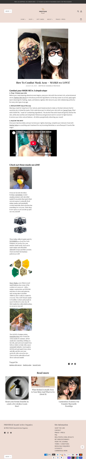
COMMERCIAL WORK (61, 451)
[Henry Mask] (21, 278)
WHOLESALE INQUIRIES (62, 446)
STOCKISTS (58, 448)
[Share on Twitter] (72, 364)
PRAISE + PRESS (60, 432)
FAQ (56, 435)
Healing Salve (13, 125)
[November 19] (20, 225)
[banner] (43, 11)
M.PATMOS (18, 195)
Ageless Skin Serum (20, 98)
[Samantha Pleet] (21, 320)
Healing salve (27, 365)
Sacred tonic (37, 365)
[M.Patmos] (20, 178)
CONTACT (58, 430)
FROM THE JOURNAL (61, 442)
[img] (78, 11)
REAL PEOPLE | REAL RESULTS (64, 437)
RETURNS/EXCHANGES (62, 439)
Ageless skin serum (15, 365)
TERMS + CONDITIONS (62, 444)
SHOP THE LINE (60, 428)
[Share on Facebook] (69, 364)
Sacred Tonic (67, 110)
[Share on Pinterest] (75, 364)
